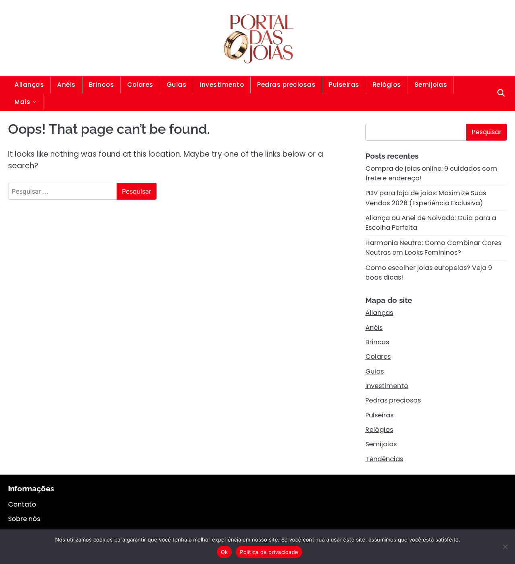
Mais (22, 102)
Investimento (222, 84)
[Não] (505, 547)
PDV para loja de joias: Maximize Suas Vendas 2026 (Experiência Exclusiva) (425, 197)
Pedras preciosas (286, 84)
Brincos (101, 84)
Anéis (66, 84)
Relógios (387, 84)
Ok (224, 552)
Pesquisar (487, 132)
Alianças (29, 84)
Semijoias (430, 84)
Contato (22, 504)
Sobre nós (24, 518)
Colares (140, 84)
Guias (177, 84)
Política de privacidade (269, 552)
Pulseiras (344, 84)
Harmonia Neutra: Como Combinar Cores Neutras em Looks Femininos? (433, 247)
